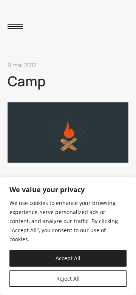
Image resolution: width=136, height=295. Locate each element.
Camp (27, 81)
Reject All (68, 278)
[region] (68, 236)
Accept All (68, 258)
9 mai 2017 (22, 65)
